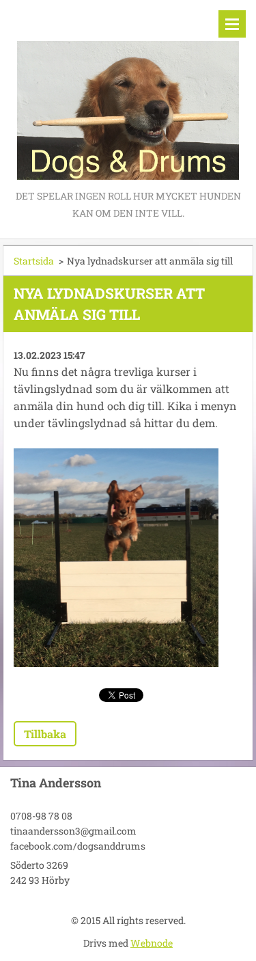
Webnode (151, 942)
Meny (232, 24)
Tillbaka (45, 734)
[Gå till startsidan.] (128, 93)
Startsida (34, 260)
